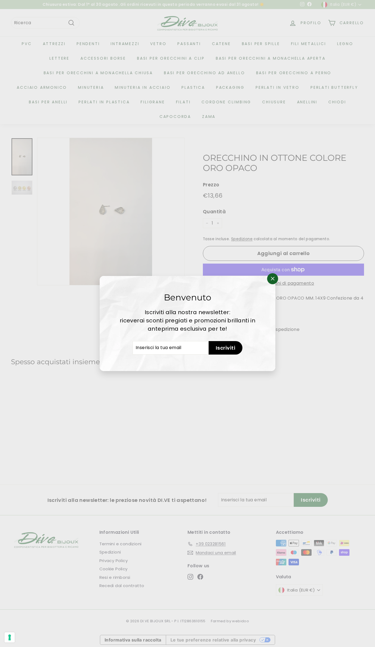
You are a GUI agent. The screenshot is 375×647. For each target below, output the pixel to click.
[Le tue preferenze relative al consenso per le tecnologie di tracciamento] (9, 637)
